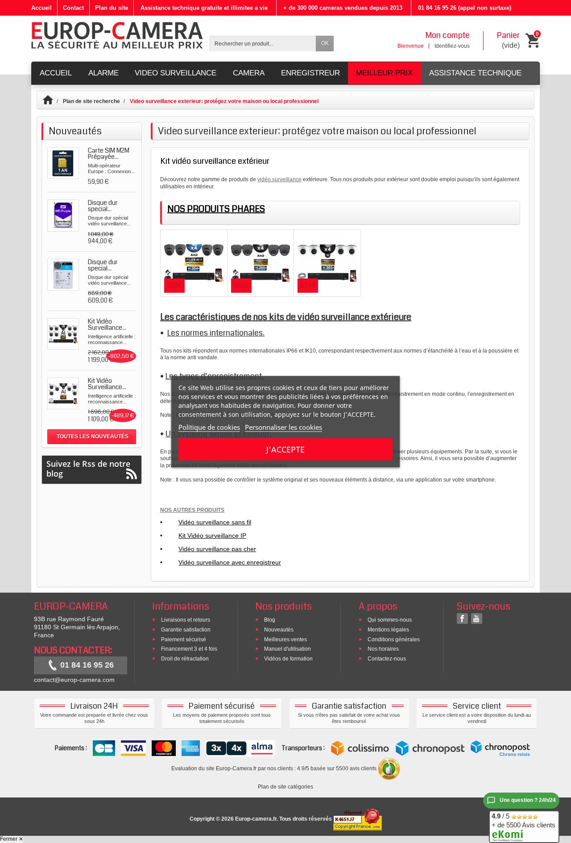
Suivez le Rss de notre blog (88, 468)
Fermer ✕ (11, 839)
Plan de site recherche (91, 101)
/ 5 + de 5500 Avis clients (523, 820)
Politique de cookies (209, 426)
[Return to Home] (52, 101)
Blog (269, 620)
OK (325, 43)
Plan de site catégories (285, 787)
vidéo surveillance (279, 179)
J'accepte (285, 449)
